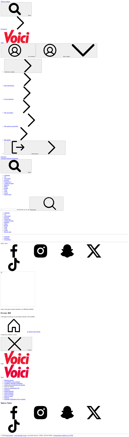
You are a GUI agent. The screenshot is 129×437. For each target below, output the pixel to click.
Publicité (6, 397)
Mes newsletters (8, 112)
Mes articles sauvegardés (11, 126)
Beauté (6, 188)
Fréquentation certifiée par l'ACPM (63, 435)
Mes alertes (7, 140)
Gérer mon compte (10, 72)
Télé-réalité (7, 178)
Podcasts (9, 158)
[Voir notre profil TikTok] (14, 270)
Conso (6, 193)
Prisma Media (9, 435)
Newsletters (15, 158)
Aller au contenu (5, 1)
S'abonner (7, 389)
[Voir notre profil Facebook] (14, 257)
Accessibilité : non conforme (12, 382)
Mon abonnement (9, 85)
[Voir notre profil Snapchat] (67, 257)
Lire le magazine (9, 99)
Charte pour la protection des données (14, 385)
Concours (3, 158)
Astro (5, 191)
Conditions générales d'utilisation (13, 383)
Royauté (6, 180)
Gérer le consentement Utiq (11, 388)
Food (5, 189)
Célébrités (7, 175)
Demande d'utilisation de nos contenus (14, 399)
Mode (5, 186)
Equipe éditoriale (9, 391)
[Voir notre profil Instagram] (40, 257)
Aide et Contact (8, 396)
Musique (6, 185)
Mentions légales (9, 380)
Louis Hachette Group (20, 435)
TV (5, 177)
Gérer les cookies (9, 386)
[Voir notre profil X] (94, 257)
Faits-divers (7, 182)
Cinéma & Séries (9, 183)
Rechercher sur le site (23, 209)
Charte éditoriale (8, 393)
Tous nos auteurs (9, 394)
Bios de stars (7, 194)
